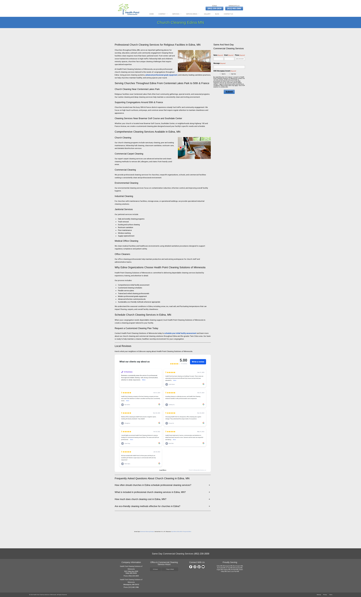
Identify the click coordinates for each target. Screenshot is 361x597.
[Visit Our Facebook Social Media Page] (190, 567)
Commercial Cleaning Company (147, 531)
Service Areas (191, 14)
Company (162, 14)
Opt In (223, 74)
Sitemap (319, 594)
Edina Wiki (179, 531)
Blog (217, 14)
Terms (330, 594)
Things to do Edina (187, 531)
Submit (229, 92)
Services (175, 14)
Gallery (207, 14)
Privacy (325, 594)
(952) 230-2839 (214, 8)
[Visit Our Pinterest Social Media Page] (199, 567)
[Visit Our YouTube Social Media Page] (203, 567)
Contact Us (228, 14)
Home (151, 14)
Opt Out (233, 74)
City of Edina (174, 531)
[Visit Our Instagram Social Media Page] (195, 567)
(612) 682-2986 (234, 8)
